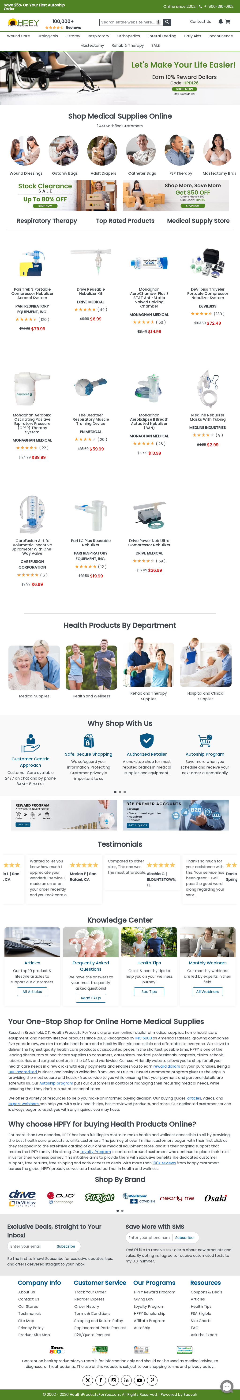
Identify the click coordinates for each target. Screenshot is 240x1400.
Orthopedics (128, 36)
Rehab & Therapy (128, 45)
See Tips (149, 991)
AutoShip (142, 1328)
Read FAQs (91, 998)
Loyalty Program (95, 1151)
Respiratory (98, 36)
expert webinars (24, 1104)
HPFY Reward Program (154, 1292)
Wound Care (18, 36)
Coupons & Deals (206, 1292)
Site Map (26, 1320)
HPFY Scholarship (149, 1313)
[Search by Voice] (158, 22)
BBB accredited (23, 1072)
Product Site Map (34, 1335)
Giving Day (143, 1299)
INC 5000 (143, 1038)
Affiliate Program (149, 1320)
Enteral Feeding (161, 36)
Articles (32, 963)
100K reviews (164, 1163)
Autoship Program (205, 754)
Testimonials (29, 1313)
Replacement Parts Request (100, 1328)
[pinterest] (152, 1380)
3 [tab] (124, 791)
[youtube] (139, 1380)
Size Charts (201, 1320)
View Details (46, 343)
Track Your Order (90, 1292)
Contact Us (200, 21)
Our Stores (28, 1306)
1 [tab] (115, 791)
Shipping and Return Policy (98, 1320)
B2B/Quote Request (92, 1335)
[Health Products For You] (23, 22)
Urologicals (48, 36)
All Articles (32, 991)
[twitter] (87, 1380)
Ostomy (72, 36)
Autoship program (56, 1083)
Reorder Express (89, 1299)
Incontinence (221, 36)
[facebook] (100, 1380)
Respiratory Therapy (47, 221)
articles (194, 1098)
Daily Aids (192, 36)
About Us (26, 1292)
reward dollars (166, 1066)
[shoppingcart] (227, 21)
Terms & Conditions (92, 1313)
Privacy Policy (31, 1328)
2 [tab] (120, 791)
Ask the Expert (204, 1335)
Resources (205, 1283)
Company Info (39, 1283)
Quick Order (19, 343)
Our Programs (154, 1283)
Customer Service (100, 1283)
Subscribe (66, 1246)
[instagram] (113, 1380)
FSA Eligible (201, 1313)
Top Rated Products (125, 221)
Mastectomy (92, 45)
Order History (86, 1306)
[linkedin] (126, 1380)
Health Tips (201, 1306)
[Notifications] (220, 21)
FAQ (195, 1328)
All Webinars (207, 991)
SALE (155, 45)
